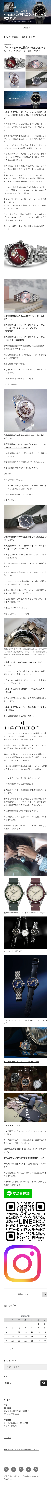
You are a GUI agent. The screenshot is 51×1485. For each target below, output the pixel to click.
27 (25, 1340)
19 (19, 1336)
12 (19, 1332)
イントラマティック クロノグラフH (18, 1061)
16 (45, 1332)
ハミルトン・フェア (12, 1125)
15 (38, 1332)
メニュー (26, 28)
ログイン (7, 1437)
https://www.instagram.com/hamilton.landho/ (21, 1449)
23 (45, 1336)
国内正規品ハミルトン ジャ (16, 325)
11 (12, 1332)
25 (12, 1340)
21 (32, 1336)
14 (32, 1332)
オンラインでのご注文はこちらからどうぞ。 (24, 778)
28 (32, 1340)
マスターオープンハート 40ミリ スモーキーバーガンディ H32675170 (25, 328)
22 (38, 1336)
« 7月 (12, 1349)
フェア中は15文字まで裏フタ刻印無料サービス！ (25, 1158)
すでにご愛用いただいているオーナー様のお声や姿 (25, 190)
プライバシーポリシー (12, 1476)
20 (25, 1336)
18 (12, 1336)
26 (19, 1340)
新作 (36, 1061)
